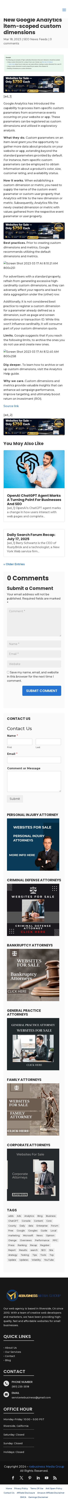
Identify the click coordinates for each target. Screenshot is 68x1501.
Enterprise (42, 1225)
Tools (43, 1255)
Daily (22, 1225)
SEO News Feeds (35, 39)
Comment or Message (23, 768)
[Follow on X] (21, 1477)
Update (12, 1260)
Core (49, 1221)
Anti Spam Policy (54, 1488)
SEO (43, 1250)
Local (53, 1230)
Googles (32, 1230)
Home (9, 1488)
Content (38, 1221)
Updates (24, 1260)
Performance (42, 1240)
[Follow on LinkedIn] (38, 1477)
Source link (11, 406)
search (34, 1250)
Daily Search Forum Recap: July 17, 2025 (31, 536)
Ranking (22, 1245)
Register (45, 1245)
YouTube (49, 1260)
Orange (12, 1240)
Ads (19, 1216)
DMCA (23, 1497)
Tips (34, 1255)
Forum (54, 1225)
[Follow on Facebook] (13, 1477)
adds (10, 1216)
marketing (14, 1235)
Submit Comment (41, 690)
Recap (33, 1245)
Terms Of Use (36, 1488)
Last (38, 747)
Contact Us (9, 1493)
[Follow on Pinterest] (29, 1477)
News (40, 1235)
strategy (12, 1255)
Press (11, 1245)
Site (51, 1250)
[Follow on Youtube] (46, 1477)
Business (50, 1216)
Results (23, 1250)
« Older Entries (14, 564)
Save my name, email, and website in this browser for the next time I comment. (33, 676)
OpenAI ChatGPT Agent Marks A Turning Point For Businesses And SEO (34, 499)
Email (12, 754)
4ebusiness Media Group (46, 1466)
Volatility (36, 1260)
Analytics (29, 1216)
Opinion (50, 1235)
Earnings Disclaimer (38, 1497)
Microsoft (28, 1235)
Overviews (26, 1240)
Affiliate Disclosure (26, 1493)
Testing (25, 1255)
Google (21, 1230)
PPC (55, 1240)
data (30, 1225)
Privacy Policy (21, 1488)
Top (52, 1255)
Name (12, 735)
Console (26, 1221)
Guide (44, 1230)
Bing (40, 1216)
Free (10, 1230)
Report (12, 1250)
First (9, 747)
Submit (15, 798)
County (12, 1225)
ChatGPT (13, 1221)
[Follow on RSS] (54, 1477)
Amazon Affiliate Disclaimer (50, 1493)
